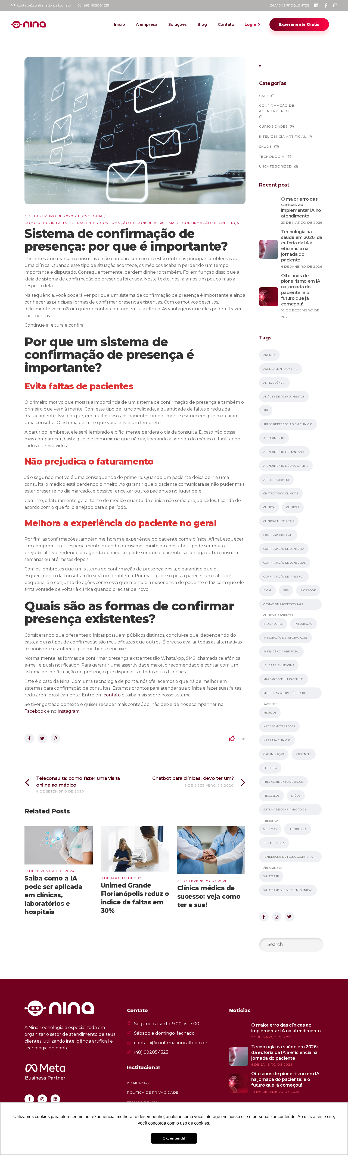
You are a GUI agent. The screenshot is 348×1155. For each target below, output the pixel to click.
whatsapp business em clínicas (288, 890)
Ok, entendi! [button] (174, 1138)
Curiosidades (273, 126)
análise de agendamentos (284, 396)
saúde (295, 795)
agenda (269, 355)
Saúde (265, 146)
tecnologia (297, 829)
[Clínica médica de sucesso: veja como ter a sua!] (211, 850)
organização (273, 754)
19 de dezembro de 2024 (49, 871)
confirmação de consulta (128, 223)
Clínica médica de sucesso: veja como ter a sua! (209, 896)
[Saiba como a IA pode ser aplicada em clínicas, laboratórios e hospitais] (58, 845)
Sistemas (270, 829)
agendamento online (280, 368)
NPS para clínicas (277, 740)
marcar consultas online (283, 679)
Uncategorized (275, 166)
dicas (267, 590)
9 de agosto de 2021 (122, 878)
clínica (269, 507)
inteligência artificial (281, 651)
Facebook (308, 590)
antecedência (274, 382)
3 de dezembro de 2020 (48, 216)
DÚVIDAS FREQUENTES (289, 5)
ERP (286, 590)
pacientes (303, 754)
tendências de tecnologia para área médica (288, 858)
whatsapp (271, 876)
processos (271, 795)
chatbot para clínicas (280, 493)
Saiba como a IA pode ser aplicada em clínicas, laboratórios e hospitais (53, 895)
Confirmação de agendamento (277, 108)
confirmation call (278, 535)
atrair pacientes (276, 479)
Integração (303, 623)
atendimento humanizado (284, 451)
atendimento (273, 438)
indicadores (273, 623)
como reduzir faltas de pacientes (61, 223)
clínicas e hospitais (278, 521)
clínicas (292, 507)
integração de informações (285, 637)
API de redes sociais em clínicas (288, 424)
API (265, 410)
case (264, 96)
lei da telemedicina (278, 665)
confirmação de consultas (284, 562)
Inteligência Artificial (283, 136)
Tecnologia (90, 216)
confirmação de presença (284, 576)
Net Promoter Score (279, 726)
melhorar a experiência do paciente (284, 695)
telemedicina (274, 842)
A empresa (138, 1083)
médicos (269, 712)
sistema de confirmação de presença (199, 223)
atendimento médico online (286, 465)
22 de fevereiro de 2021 (201, 881)
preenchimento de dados (283, 781)
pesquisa (270, 767)
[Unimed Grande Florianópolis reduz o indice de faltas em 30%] (135, 849)
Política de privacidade (153, 1092)
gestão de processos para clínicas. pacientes (283, 606)
